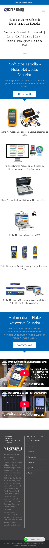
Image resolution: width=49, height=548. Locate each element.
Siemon (31, 446)
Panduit (31, 451)
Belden (31, 473)
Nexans (31, 462)
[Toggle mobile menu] (43, 10)
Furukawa (32, 457)
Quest (30, 468)
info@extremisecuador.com (24, 2)
